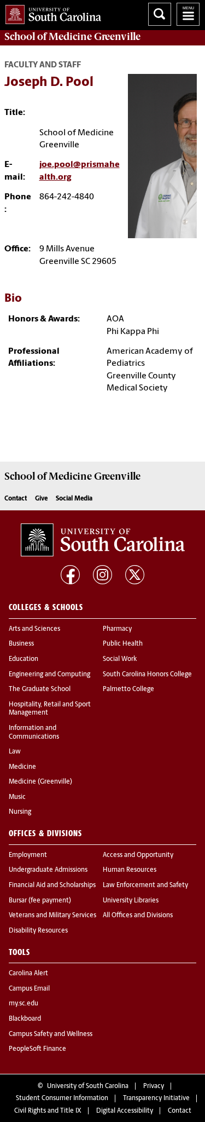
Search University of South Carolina (159, 14)
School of (72, 37)
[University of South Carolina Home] (50, 12)
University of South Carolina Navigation (188, 14)
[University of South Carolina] (103, 540)
